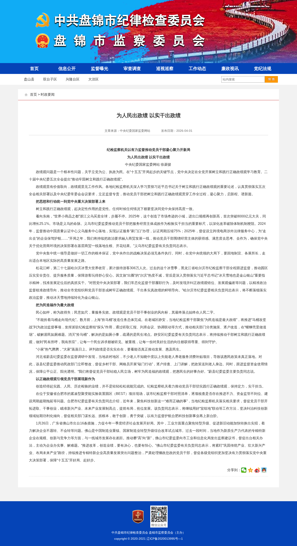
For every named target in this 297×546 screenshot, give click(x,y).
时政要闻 (48, 94)
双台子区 (50, 79)
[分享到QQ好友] (264, 470)
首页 (33, 94)
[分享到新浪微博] (257, 470)
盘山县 (29, 79)
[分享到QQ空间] (250, 470)
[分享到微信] (244, 470)
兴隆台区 (73, 79)
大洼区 (93, 79)
